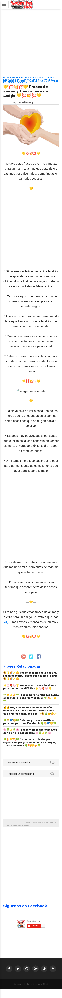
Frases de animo (21, 77)
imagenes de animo (14, 81)
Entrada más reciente (40, 822)
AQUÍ (8, 622)
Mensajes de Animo (16, 83)
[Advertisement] (31, 40)
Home (6, 77)
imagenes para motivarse (43, 81)
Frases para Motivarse (36, 79)
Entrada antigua (17, 825)
